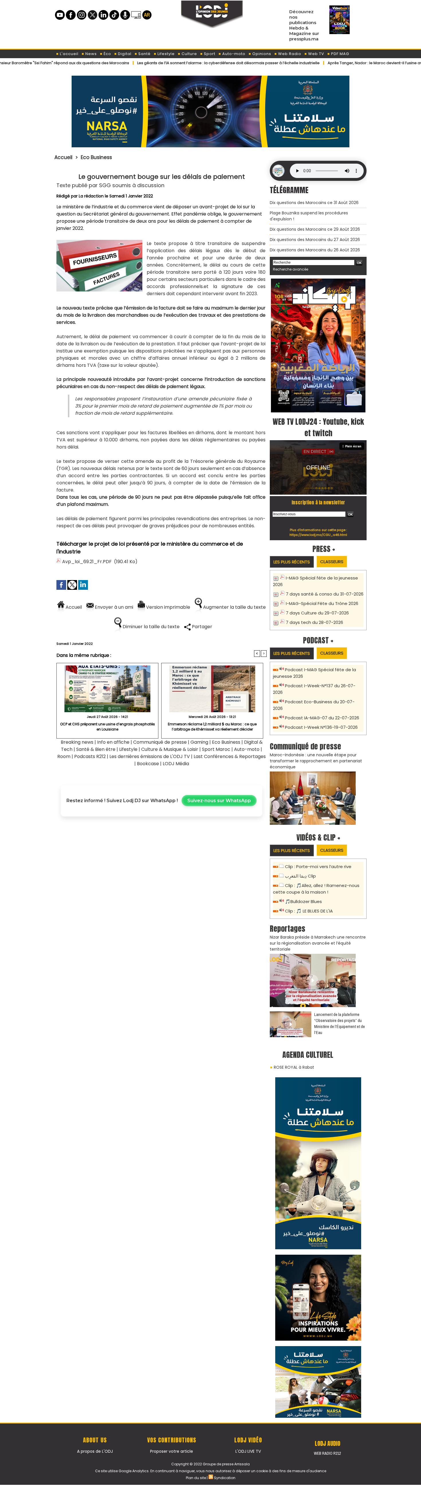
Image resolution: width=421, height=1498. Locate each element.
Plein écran (353, 446)
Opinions (261, 53)
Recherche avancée (290, 269)
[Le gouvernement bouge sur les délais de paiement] (99, 242)
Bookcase (148, 763)
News (90, 53)
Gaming (199, 742)
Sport (209, 53)
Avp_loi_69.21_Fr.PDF (87, 561)
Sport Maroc (216, 749)
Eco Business (96, 157)
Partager (201, 626)
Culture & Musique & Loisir (170, 749)
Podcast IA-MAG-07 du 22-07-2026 (322, 718)
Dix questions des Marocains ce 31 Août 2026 (314, 202)
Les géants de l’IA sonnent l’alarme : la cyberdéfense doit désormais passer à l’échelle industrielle (183, 63)
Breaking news (77, 742)
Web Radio (289, 53)
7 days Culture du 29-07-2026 (317, 613)
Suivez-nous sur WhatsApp (219, 800)
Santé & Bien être (95, 749)
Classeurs (331, 562)
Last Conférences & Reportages (230, 756)
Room (63, 756)
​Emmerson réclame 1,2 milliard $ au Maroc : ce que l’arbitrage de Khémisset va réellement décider (212, 727)
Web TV (315, 53)
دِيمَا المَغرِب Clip (300, 876)
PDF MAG (339, 53)
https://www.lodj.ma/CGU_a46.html (318, 534)
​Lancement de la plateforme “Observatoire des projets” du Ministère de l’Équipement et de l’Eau (339, 1023)
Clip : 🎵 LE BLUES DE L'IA (309, 911)
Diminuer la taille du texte (150, 626)
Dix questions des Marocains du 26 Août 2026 (315, 250)
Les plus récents (292, 562)
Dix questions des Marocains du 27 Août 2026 (315, 239)
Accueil (63, 157)
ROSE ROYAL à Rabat (294, 1067)
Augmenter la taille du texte (234, 607)
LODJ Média (176, 763)
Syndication (224, 1477)
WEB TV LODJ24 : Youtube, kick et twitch (318, 427)
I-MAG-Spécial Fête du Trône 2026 (322, 603)
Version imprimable (167, 607)
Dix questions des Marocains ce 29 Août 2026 (315, 229)
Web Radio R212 (327, 1453)
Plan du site (196, 1477)
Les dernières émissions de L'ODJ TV (149, 756)
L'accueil (68, 53)
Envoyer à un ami (113, 607)
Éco (107, 53)
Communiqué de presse (160, 742)
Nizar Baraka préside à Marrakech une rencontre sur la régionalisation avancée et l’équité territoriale (318, 943)
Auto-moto (233, 53)
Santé (144, 53)
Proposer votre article (171, 1451)
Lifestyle (165, 53)
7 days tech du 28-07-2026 (314, 622)
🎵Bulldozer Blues (303, 901)
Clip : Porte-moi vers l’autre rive (318, 866)
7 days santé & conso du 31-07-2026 (324, 594)
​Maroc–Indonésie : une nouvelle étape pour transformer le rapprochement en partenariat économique (316, 761)
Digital (124, 53)
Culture (188, 53)
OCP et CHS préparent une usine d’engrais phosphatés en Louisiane (107, 727)
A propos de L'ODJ (95, 1451)
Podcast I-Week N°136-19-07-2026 (321, 727)
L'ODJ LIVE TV (248, 1451)
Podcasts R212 (90, 756)
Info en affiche (113, 742)
